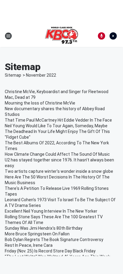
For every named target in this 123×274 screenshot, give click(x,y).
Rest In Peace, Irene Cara (29, 245)
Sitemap (13, 75)
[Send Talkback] (101, 36)
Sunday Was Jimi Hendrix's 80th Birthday (43, 228)
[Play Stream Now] (113, 36)
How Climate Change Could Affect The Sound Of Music (57, 154)
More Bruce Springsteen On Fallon (37, 233)
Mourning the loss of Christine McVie (40, 103)
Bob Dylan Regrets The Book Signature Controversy (54, 239)
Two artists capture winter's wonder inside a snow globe (59, 171)
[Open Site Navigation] (8, 36)
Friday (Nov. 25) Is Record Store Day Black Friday (50, 251)
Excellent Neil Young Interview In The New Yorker (51, 211)
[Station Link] (61, 36)
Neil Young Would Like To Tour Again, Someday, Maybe (56, 125)
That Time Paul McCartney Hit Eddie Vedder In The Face (58, 120)
